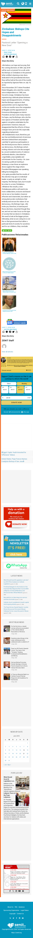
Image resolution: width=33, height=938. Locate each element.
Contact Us (20, 914)
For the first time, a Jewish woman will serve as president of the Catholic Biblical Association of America (20, 629)
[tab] (10, 867)
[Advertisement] (16, 438)
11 (13, 750)
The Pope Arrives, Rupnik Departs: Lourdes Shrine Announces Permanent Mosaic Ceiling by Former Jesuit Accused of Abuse (16, 609)
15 (27, 750)
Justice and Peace (7, 10)
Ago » (9, 764)
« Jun (5, 764)
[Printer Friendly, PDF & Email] (7, 230)
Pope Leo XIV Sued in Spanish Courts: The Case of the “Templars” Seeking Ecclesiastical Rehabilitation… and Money (19, 652)
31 (9, 760)
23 (5, 757)
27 (20, 757)
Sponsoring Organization (11, 910)
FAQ (16, 907)
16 (5, 753)
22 (27, 753)
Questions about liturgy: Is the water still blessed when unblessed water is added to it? (20, 640)
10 (9, 750)
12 (16, 750)
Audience (22, 907)
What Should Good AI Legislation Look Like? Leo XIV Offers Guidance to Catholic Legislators (16, 582)
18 (13, 753)
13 (20, 750)
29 (27, 757)
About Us (10, 907)
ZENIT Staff (8, 52)
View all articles (7, 352)
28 (24, 757)
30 (5, 760)
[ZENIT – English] (9, 4)
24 (9, 757)
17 (9, 753)
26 (16, 757)
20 (20, 753)
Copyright (12, 914)
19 (16, 753)
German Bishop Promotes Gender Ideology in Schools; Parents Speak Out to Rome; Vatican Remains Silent (19, 665)
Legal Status (25, 910)
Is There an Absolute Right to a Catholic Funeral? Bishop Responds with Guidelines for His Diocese (20, 677)
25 (13, 757)
